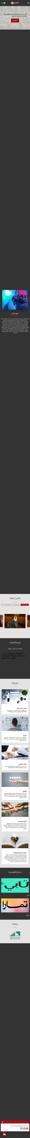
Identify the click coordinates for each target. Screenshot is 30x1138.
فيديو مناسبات (16, 604)
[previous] (2, 621)
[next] (27, 621)
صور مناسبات (24, 604)
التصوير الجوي (7, 604)
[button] (28, 3)
